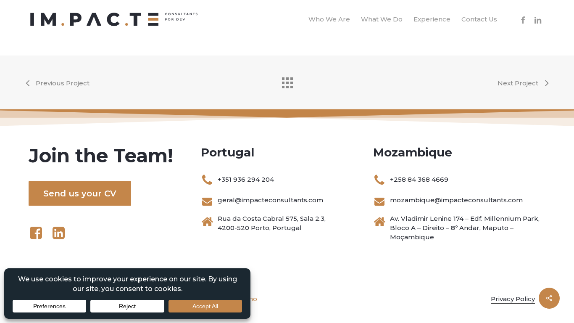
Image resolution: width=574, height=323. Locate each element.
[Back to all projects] (287, 80)
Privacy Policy (513, 299)
